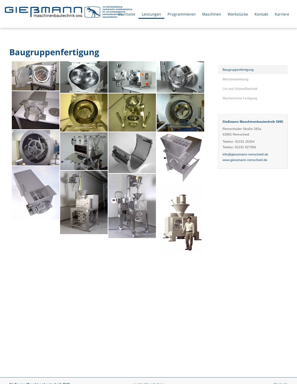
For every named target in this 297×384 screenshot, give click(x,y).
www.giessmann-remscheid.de (245, 160)
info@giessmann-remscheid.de (245, 154)
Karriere (282, 14)
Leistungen (151, 14)
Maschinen (211, 14)
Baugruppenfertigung (238, 69)
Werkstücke (238, 14)
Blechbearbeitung (235, 79)
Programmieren (182, 14)
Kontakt (261, 14)
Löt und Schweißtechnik (240, 88)
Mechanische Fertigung (240, 98)
